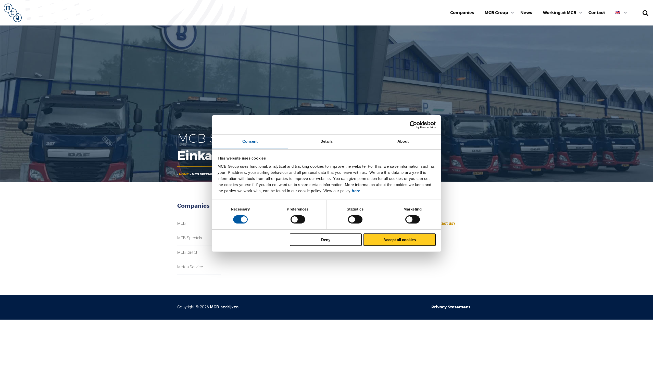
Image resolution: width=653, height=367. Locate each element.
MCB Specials (189, 238)
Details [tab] (326, 141)
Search (645, 13)
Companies (462, 12)
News (526, 12)
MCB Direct (187, 253)
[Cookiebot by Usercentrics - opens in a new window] (413, 125)
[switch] (298, 219)
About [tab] (403, 141)
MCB (181, 223)
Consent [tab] (250, 141)
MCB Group (496, 12)
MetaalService (190, 267)
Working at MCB (559, 12)
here (356, 191)
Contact (596, 12)
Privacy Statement (450, 307)
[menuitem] (462, 12)
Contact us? (444, 223)
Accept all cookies (399, 240)
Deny (325, 240)
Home (184, 174)
